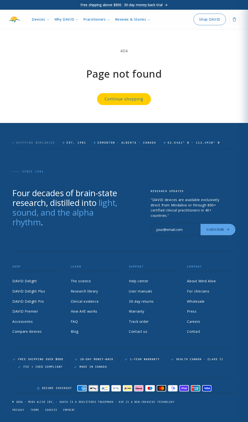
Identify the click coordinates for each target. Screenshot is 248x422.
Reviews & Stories (130, 19)
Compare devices (27, 331)
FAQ (74, 321)
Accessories (22, 321)
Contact (193, 331)
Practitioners (94, 19)
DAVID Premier (25, 311)
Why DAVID (64, 19)
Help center (138, 281)
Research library (84, 291)
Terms (35, 410)
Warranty (136, 311)
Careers (193, 321)
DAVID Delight (24, 281)
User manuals (140, 291)
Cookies (51, 410)
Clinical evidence (85, 301)
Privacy (18, 410)
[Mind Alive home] (15, 19)
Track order (139, 321)
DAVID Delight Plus (28, 291)
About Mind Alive (201, 281)
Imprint (69, 410)
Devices (38, 19)
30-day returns (141, 301)
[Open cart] (234, 19)
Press (191, 311)
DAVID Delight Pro (28, 301)
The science (81, 281)
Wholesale (196, 301)
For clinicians (198, 291)
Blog (75, 331)
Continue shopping (124, 99)
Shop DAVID (209, 19)
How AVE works (84, 311)
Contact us (138, 331)
